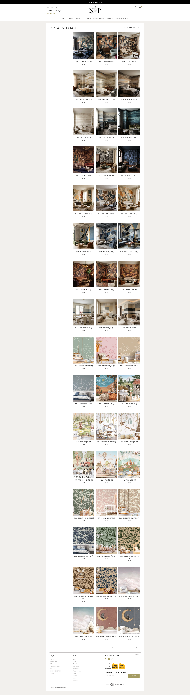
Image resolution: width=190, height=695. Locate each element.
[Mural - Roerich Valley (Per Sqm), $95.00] (83, 83)
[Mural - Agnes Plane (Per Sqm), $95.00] (106, 312)
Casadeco (75, 673)
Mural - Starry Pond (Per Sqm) (83, 442)
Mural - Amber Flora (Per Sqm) (129, 290)
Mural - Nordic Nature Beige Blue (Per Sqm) (106, 596)
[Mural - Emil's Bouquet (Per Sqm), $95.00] (83, 198)
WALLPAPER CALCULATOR (98, 18)
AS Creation (75, 664)
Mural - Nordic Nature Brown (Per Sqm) (129, 518)
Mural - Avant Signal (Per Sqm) (84, 252)
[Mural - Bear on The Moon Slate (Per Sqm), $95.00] (129, 620)
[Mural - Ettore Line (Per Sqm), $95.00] (106, 159)
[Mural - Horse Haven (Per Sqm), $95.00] (129, 388)
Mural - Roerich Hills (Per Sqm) (129, 137)
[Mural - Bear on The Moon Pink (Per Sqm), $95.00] (106, 620)
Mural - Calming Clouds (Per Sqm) (83, 636)
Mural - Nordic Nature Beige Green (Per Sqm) (129, 557)
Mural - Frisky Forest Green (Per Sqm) (106, 442)
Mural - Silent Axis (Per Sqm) (129, 61)
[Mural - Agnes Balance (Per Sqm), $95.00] (83, 312)
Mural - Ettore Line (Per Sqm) (106, 176)
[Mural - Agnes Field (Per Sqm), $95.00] (129, 312)
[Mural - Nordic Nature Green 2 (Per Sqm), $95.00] (83, 502)
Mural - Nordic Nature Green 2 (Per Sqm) (84, 518)
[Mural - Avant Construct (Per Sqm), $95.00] (129, 236)
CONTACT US (110, 18)
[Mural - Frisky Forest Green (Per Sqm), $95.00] (106, 426)
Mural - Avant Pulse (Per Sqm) (106, 252)
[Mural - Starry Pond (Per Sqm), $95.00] (83, 426)
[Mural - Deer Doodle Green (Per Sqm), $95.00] (83, 350)
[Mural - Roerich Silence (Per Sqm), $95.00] (129, 83)
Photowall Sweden (77, 671)
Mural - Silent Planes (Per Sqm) (84, 61)
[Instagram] (48, 13)
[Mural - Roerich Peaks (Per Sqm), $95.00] (83, 121)
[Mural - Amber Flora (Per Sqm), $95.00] (129, 274)
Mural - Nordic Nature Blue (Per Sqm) (83, 556)
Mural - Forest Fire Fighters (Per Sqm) (83, 480)
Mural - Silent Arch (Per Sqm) (106, 61)
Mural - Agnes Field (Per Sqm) (129, 328)
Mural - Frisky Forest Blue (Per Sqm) (129, 442)
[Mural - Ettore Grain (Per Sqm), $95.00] (83, 159)
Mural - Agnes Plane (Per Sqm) (106, 328)
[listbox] (134, 27)
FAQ (88, 18)
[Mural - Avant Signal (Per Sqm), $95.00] (83, 236)
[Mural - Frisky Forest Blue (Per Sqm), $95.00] (129, 426)
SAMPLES (71, 18)
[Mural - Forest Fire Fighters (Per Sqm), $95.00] (83, 464)
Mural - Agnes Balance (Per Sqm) (83, 328)
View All (74, 683)
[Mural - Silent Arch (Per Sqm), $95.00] (106, 45)
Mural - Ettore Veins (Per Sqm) (129, 176)
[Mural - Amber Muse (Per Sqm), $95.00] (106, 274)
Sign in (52, 7)
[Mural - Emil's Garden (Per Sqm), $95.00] (106, 198)
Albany (74, 678)
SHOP (63, 18)
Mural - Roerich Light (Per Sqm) (106, 137)
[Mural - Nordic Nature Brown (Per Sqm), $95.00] (129, 502)
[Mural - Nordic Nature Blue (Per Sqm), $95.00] (83, 540)
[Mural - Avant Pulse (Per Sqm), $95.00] (106, 236)
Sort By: (126, 27)
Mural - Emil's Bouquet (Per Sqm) (83, 214)
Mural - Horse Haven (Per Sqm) (129, 404)
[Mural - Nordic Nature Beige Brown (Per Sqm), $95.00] (83, 580)
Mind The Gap (76, 666)
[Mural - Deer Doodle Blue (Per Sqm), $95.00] (83, 388)
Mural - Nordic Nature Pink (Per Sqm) (106, 518)
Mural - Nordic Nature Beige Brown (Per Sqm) (83, 597)
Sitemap (52, 673)
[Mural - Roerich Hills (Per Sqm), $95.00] (129, 121)
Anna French (75, 680)
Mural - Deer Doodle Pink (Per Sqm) (106, 366)
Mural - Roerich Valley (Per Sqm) (83, 99)
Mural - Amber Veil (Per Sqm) (83, 290)
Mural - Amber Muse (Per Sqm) (106, 290)
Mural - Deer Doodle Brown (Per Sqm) (129, 366)
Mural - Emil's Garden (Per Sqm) (106, 214)
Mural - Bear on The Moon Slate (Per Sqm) (129, 636)
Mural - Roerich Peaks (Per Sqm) (84, 137)
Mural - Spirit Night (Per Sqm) (106, 404)
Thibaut (74, 659)
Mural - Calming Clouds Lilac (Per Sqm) (129, 596)
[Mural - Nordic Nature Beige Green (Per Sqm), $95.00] (129, 540)
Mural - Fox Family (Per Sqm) (129, 480)
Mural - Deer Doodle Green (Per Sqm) (84, 366)
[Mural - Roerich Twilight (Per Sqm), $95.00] (106, 83)
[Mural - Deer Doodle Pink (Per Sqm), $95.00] (106, 350)
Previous (76, 648)
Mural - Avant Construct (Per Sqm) (129, 252)
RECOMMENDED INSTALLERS (122, 18)
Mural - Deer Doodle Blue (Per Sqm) (83, 404)
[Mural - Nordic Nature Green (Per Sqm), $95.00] (106, 540)
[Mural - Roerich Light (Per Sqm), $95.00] (106, 121)
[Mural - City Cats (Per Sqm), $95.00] (106, 464)
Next (137, 648)
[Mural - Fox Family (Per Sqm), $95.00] (129, 464)
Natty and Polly (76, 668)
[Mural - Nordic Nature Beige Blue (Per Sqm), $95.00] (106, 580)
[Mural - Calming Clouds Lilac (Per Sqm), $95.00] (129, 580)
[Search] (135, 7)
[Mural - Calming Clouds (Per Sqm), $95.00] (83, 620)
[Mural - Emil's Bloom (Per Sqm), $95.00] (129, 198)
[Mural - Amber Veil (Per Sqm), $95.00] (83, 274)
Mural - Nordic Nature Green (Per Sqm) (106, 556)
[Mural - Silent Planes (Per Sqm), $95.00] (83, 45)
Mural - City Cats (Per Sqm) (106, 480)
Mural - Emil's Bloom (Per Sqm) (129, 214)
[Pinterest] (54, 13)
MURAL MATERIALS (80, 18)
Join (56, 7)
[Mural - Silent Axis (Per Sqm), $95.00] (129, 45)
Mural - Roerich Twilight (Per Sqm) (106, 99)
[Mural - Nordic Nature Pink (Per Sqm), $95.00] (106, 502)
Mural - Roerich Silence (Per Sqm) (129, 99)
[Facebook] (51, 13)
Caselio (74, 661)
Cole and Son (76, 676)
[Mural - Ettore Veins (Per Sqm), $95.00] (129, 159)
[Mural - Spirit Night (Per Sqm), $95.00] (106, 388)
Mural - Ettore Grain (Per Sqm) (83, 176)
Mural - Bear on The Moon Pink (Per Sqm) (106, 636)
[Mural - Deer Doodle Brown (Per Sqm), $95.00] (129, 350)
